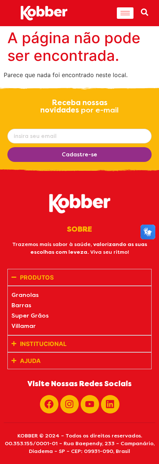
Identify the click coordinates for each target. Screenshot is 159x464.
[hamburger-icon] (125, 13)
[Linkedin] (110, 404)
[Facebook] (49, 404)
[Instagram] (69, 404)
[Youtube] (90, 404)
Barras (21, 305)
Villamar (23, 325)
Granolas (25, 294)
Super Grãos (30, 315)
